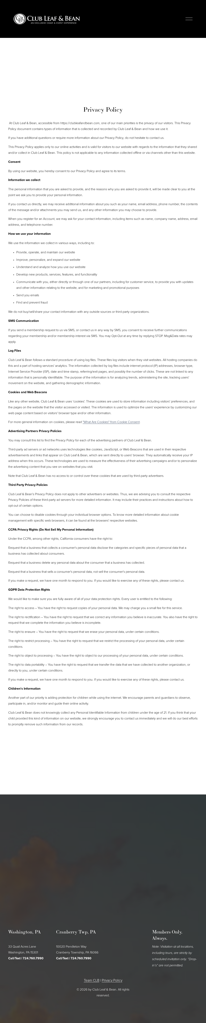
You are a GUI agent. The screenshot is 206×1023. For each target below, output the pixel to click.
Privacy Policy (112, 980)
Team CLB (91, 980)
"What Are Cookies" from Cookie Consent (111, 422)
